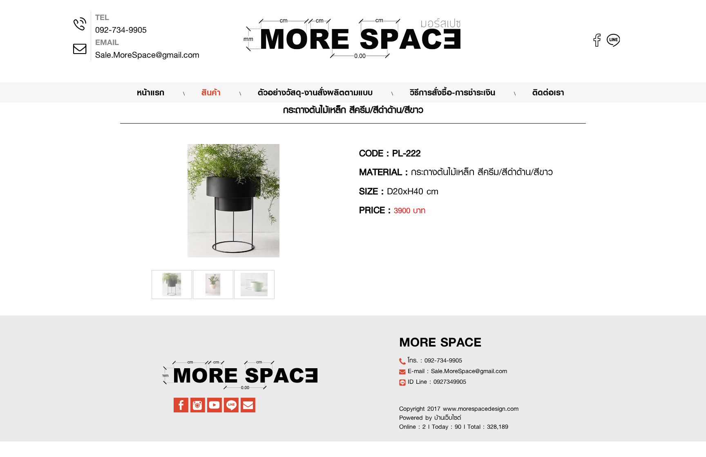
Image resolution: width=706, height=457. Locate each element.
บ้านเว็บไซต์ (447, 418)
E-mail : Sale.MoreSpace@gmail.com (457, 371)
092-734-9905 (121, 23)
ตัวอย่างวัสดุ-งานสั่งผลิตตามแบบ (315, 92)
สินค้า (211, 92)
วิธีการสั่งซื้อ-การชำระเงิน (452, 92)
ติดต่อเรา (548, 92)
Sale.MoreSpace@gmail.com (147, 48)
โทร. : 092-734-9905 (435, 360)
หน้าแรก (159, 92)
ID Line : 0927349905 (437, 382)
